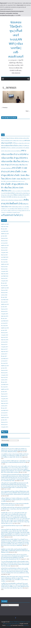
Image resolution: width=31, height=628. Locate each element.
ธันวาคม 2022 (4, 262)
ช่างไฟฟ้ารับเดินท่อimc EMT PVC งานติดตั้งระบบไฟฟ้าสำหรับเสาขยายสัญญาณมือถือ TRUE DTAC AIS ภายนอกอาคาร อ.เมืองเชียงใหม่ (15, 210)
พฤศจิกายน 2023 (5, 245)
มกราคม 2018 (4, 342)
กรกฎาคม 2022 (4, 271)
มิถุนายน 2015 (4, 401)
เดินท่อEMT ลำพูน (16, 212)
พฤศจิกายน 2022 (5, 264)
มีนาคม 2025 (4, 229)
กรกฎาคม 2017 (4, 346)
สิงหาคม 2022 (4, 269)
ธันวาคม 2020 (4, 285)
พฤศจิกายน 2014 (5, 417)
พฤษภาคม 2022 (4, 273)
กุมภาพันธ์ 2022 (4, 276)
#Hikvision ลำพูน (5, 138)
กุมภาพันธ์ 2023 (4, 257)
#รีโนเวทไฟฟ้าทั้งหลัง (25, 193)
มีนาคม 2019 (4, 318)
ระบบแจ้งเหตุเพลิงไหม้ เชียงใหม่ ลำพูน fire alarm (12, 525)
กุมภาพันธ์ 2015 (4, 410)
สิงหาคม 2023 (4, 250)
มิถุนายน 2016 (4, 377)
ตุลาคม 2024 (4, 236)
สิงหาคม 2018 (4, 332)
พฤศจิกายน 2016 (5, 365)
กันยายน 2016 (4, 370)
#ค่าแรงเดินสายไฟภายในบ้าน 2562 (13, 145)
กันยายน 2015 (4, 394)
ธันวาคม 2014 (4, 415)
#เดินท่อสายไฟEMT (19, 200)
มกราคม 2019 (4, 323)
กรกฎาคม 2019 (4, 313)
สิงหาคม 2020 (4, 292)
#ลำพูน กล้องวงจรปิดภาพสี (7, 195)
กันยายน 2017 (4, 344)
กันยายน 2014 (4, 422)
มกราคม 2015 (4, 412)
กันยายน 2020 (4, 290)
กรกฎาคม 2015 (4, 398)
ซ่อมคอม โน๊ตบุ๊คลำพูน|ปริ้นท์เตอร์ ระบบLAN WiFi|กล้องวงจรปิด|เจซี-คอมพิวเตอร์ (15, 39)
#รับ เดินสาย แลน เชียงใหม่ (16, 190)
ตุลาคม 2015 (4, 391)
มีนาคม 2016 (4, 382)
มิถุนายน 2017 (4, 349)
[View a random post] (28, 78)
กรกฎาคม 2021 (4, 280)
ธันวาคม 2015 (4, 387)
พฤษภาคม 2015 (4, 403)
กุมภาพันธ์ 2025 (4, 231)
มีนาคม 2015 (4, 408)
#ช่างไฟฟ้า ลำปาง (20, 181)
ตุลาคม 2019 (4, 306)
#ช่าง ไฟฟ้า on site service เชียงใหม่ (9, 181)
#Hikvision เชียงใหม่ (14, 138)
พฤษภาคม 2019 (4, 316)
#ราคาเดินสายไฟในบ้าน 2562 (12, 193)
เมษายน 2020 (4, 295)
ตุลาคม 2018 (4, 330)
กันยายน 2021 (4, 278)
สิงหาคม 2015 (4, 396)
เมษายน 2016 (4, 379)
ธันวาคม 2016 (4, 363)
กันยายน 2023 (4, 247)
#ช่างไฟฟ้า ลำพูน (11, 184)
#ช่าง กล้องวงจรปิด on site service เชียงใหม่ (11, 151)
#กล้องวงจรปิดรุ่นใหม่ (6, 140)
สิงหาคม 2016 (4, 372)
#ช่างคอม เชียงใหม (20, 165)
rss (6, 431)
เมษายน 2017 (4, 354)
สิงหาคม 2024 (4, 240)
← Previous (4, 107)
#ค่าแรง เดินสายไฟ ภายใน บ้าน (22, 143)
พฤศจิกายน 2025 (5, 224)
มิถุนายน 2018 (4, 337)
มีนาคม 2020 (4, 297)
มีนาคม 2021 (4, 283)
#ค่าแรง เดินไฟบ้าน (13, 147)
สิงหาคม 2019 (4, 311)
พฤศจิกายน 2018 (5, 328)
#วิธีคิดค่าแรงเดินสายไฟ (19, 195)
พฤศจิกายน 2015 (5, 389)
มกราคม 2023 (4, 259)
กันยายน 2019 (4, 309)
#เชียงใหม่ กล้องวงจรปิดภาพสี (19, 197)
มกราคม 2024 (4, 243)
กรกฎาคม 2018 (4, 335)
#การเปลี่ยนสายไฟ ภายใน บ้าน (17, 140)
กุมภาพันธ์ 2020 (4, 299)
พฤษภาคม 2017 (4, 351)
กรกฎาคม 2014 (4, 427)
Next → (28, 111)
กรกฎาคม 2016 (4, 375)
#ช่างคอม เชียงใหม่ (6, 168)
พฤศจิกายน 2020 (5, 287)
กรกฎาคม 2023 (4, 252)
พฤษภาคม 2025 (4, 226)
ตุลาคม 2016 (4, 368)
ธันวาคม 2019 (4, 302)
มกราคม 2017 (4, 361)
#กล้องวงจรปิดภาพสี (24, 138)
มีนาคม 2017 (4, 356)
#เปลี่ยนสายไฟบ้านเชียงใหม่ (17, 208)
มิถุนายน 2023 (4, 254)
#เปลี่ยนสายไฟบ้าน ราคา (20, 206)
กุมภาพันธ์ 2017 (4, 358)
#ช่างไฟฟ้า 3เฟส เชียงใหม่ (19, 179)
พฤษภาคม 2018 (4, 339)
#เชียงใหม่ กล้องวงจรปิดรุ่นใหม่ (7, 200)
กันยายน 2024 (4, 238)
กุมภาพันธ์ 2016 (4, 384)
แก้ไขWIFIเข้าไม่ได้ (12, 215)
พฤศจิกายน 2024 (5, 233)
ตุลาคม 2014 (4, 420)
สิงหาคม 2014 (4, 424)
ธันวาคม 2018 (4, 325)
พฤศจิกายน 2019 (5, 304)
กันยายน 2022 (4, 266)
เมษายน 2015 (4, 405)
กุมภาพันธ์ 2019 (4, 321)
